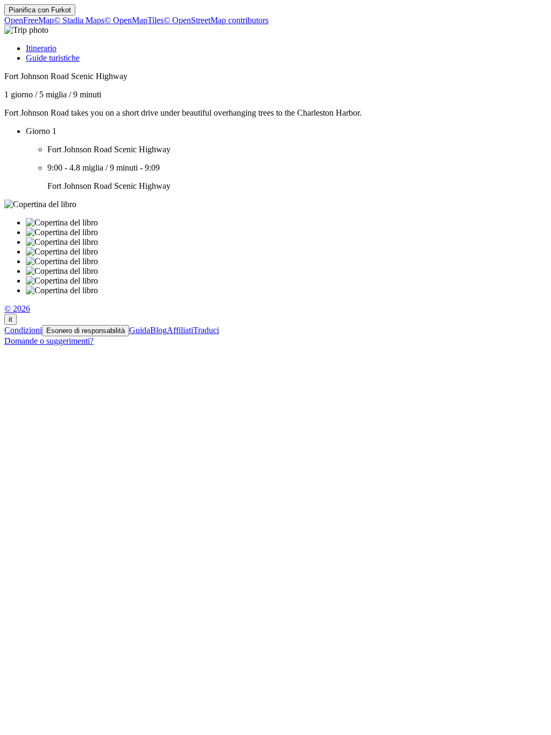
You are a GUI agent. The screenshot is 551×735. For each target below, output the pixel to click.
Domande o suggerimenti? (49, 340)
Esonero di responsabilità (85, 331)
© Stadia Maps (79, 20)
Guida (139, 330)
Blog (158, 330)
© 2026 (17, 308)
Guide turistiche (53, 57)
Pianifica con (40, 10)
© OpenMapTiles (134, 20)
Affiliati (180, 330)
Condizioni (23, 330)
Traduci (206, 330)
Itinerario (41, 48)
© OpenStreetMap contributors (216, 20)
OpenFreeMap (29, 20)
